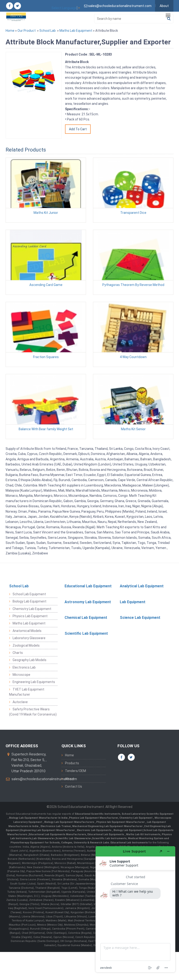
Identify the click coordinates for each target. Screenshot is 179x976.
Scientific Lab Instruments (109, 838)
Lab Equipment (132, 602)
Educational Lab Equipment (88, 586)
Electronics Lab (24, 667)
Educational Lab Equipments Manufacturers (57, 834)
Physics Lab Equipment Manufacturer (93, 817)
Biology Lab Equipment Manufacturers (69, 822)
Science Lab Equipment (140, 617)
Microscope (21, 675)
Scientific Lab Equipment (86, 633)
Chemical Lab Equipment (86, 617)
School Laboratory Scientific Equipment (147, 813)
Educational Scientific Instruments (97, 813)
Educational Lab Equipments (106, 834)
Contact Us (73, 786)
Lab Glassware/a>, (43, 838)
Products (72, 763)
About (164, 6)
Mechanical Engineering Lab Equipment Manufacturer (107, 826)
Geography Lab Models (29, 660)
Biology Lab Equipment (29, 601)
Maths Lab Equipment (75, 30)
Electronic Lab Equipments (94, 830)
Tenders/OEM (75, 771)
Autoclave (20, 702)
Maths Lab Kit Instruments (143, 834)
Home (10, 30)
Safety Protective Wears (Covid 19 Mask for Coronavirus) (33, 711)
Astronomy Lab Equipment (88, 602)
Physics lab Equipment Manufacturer (120, 822)
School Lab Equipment (29, 594)
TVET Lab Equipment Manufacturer (26, 691)
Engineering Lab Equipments (34, 682)
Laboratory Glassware (29, 638)
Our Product (26, 30)
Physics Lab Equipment (30, 616)
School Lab (47, 30)
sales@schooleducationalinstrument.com (44, 779)
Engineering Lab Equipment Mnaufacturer (48, 830)
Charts (18, 653)
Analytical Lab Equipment (142, 586)
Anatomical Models (27, 631)
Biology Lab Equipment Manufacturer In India (38, 817)
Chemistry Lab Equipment (32, 609)
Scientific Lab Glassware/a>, (73, 838)
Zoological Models (26, 645)
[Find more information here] (135, 909)
